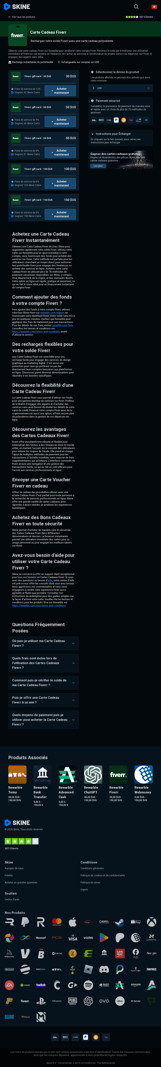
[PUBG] (72, 1001)
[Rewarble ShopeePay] (135, 922)
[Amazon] (135, 985)
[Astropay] (151, 985)
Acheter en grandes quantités (21, 882)
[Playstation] (41, 1001)
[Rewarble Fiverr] (25, 1001)
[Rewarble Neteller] (135, 1001)
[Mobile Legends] (41, 1017)
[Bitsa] (41, 953)
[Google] (104, 937)
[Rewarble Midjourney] (9, 953)
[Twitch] (41, 985)
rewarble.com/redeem (52, 312)
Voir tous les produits (23, 17)
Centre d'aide (12, 899)
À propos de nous (14, 868)
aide (50, 580)
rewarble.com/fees (62, 325)
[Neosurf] (41, 937)
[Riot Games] (104, 985)
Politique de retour (90, 882)
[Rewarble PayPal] (25, 922)
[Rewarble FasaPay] (25, 1017)
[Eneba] (9, 937)
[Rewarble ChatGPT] (88, 1001)
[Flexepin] (151, 953)
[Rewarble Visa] (72, 937)
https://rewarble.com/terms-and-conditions (36, 331)
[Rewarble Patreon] (120, 937)
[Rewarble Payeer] (41, 969)
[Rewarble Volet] (88, 937)
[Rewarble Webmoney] (135, 937)
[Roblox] (88, 969)
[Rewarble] (9, 922)
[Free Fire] (9, 1001)
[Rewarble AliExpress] (56, 1001)
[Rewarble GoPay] (72, 985)
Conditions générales (92, 868)
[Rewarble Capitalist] (25, 985)
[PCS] (56, 937)
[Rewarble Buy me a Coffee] (135, 969)
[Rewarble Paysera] (120, 969)
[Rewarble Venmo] (25, 953)
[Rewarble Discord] (104, 969)
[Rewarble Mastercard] (56, 922)
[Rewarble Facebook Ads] (135, 953)
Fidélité (9, 875)
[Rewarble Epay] (88, 953)
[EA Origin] (9, 985)
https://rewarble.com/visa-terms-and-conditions (39, 605)
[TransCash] (88, 922)
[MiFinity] (25, 937)
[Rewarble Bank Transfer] (104, 953)
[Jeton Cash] (25, 969)
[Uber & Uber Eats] (120, 1001)
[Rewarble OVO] (104, 1001)
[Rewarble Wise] (151, 1001)
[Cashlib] (104, 922)
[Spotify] (88, 985)
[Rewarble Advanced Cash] (120, 985)
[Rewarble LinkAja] (120, 953)
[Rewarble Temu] (56, 969)
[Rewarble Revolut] (41, 922)
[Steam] (120, 922)
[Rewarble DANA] (56, 953)
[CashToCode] (56, 985)
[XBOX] (151, 922)
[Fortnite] (151, 969)
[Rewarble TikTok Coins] (72, 969)
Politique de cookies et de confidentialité (102, 875)
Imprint (84, 889)
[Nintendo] (9, 969)
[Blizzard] (9, 1017)
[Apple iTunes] (72, 922)
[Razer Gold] (72, 953)
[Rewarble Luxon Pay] (151, 937)
